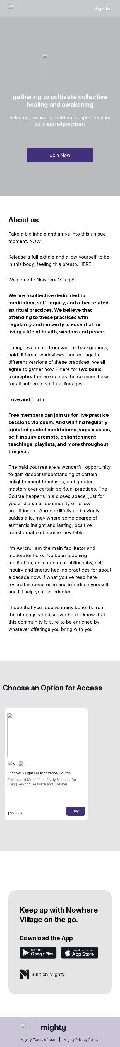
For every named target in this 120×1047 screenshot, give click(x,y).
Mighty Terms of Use (38, 1039)
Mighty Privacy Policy (81, 1039)
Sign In (102, 8)
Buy (76, 811)
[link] (46, 764)
